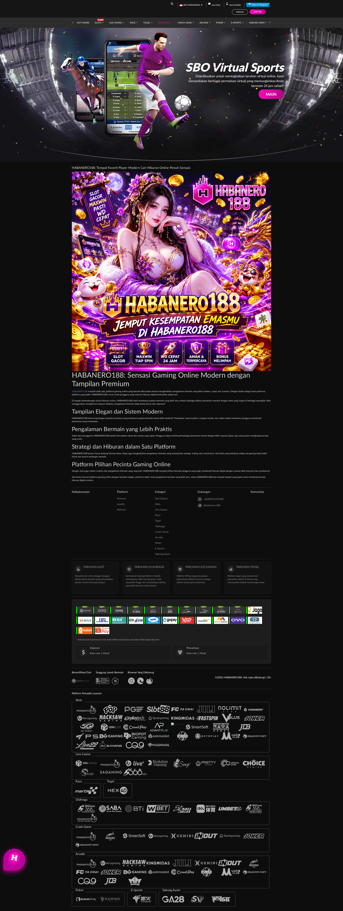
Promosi (121, 498)
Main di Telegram (260, 5)
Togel (147, 23)
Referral (121, 510)
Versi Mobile (235, 5)
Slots (98, 23)
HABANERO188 (80, 391)
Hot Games (83, 23)
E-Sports (236, 23)
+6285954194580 (213, 499)
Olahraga (164, 23)
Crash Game (185, 23)
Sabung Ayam (257, 23)
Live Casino (116, 23)
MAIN (271, 94)
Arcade (204, 23)
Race (133, 23)
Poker (220, 23)
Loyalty (121, 504)
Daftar (258, 12)
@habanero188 (211, 505)
